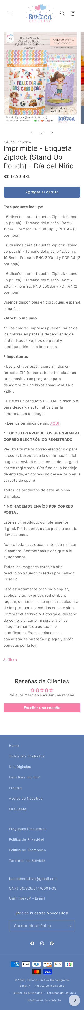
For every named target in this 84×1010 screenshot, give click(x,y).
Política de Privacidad (26, 839)
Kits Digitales (20, 767)
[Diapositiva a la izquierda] (32, 132)
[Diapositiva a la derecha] (52, 132)
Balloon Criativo (38, 980)
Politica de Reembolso (27, 850)
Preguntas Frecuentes (28, 829)
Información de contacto (44, 1000)
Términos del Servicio (27, 861)
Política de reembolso (49, 985)
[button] (9, 13)
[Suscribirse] (70, 925)
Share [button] (13, 659)
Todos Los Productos (27, 756)
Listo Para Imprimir (24, 777)
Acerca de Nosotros (25, 798)
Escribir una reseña (42, 707)
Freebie (15, 788)
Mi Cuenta (17, 809)
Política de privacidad (27, 992)
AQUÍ (54, 423)
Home (14, 746)
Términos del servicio (61, 992)
